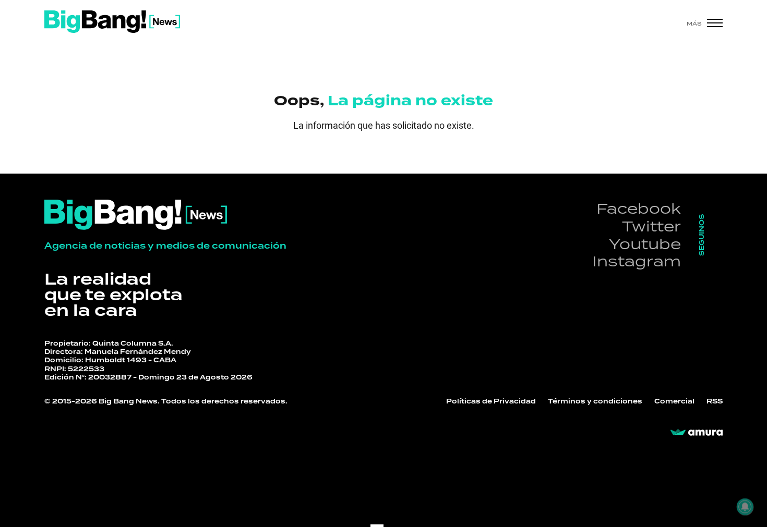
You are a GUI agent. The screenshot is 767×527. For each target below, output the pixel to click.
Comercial (674, 402)
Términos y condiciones (595, 402)
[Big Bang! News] (112, 21)
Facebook (638, 208)
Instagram (636, 261)
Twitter (651, 226)
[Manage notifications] (745, 506)
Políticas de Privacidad (491, 402)
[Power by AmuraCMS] (696, 432)
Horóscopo (431, 139)
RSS (714, 402)
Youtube (645, 243)
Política (118, 134)
